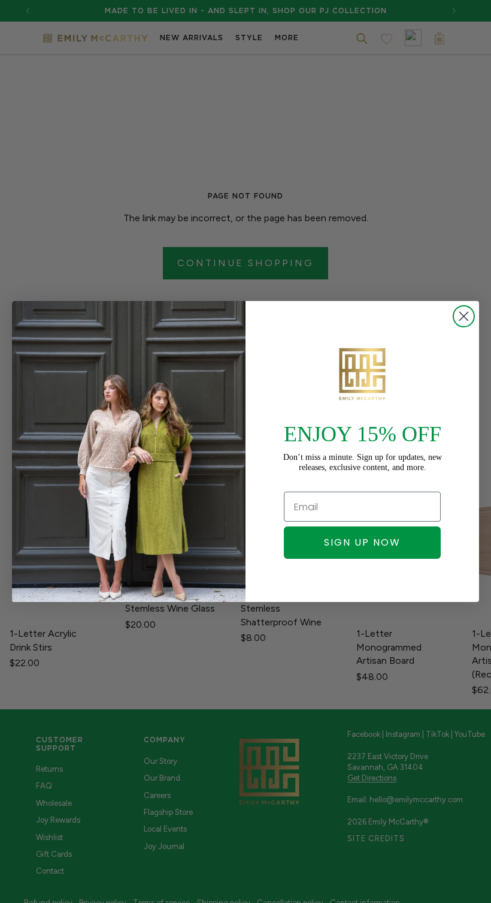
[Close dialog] (463, 316)
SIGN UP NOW (362, 542)
